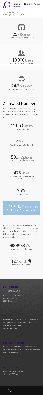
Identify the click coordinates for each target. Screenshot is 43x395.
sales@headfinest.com (12, 328)
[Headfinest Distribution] (17, 4)
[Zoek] (34, 4)
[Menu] (38, 4)
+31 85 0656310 (13, 291)
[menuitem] (34, 4)
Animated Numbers (11, 12)
